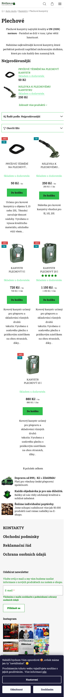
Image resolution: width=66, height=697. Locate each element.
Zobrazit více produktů (32, 104)
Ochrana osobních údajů (24, 554)
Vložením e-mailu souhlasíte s (19, 596)
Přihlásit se (13, 608)
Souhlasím (47, 689)
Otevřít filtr (13, 128)
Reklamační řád (17, 545)
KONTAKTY (13, 528)
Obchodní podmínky (21, 537)
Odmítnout (16, 689)
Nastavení (32, 679)
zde (44, 671)
